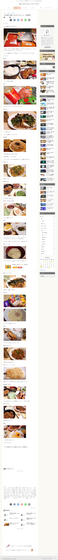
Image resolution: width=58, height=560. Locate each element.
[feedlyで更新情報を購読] (48, 47)
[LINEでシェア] (25, 20)
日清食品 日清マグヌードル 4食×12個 (19, 264)
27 (41, 267)
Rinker (16, 265)
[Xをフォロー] (46, 47)
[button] (29, 20)
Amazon (15, 267)
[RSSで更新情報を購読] (49, 47)
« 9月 (41, 269)
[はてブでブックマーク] (18, 20)
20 (41, 266)
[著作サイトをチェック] (45, 47)
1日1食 (12, 468)
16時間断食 (8, 468)
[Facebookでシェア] (14, 20)
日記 (5, 468)
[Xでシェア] (11, 20)
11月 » (44, 269)
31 (49, 267)
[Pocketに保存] (22, 20)
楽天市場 (19, 267)
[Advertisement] (20, 478)
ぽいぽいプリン (47, 35)
